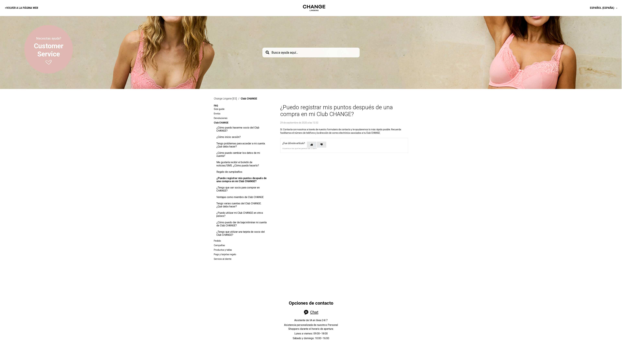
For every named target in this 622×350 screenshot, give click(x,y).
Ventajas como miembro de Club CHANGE (240, 197)
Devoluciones (220, 118)
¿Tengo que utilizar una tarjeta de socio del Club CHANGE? (240, 233)
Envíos (217, 113)
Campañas (219, 245)
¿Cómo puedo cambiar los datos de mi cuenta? (238, 154)
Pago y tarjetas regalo (225, 254)
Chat (314, 312)
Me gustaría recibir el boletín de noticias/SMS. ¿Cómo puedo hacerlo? (237, 164)
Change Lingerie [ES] (225, 98)
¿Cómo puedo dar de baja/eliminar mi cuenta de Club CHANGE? (241, 224)
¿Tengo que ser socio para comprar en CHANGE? (238, 189)
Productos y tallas (223, 250)
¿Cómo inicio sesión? (228, 137)
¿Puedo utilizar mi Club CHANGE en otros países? (239, 214)
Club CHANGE (249, 98)
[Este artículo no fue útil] (321, 145)
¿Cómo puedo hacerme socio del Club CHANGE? (237, 129)
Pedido (217, 240)
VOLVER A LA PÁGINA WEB (21, 7)
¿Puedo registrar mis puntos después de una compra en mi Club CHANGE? (241, 180)
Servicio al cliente (222, 259)
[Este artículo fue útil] (311, 145)
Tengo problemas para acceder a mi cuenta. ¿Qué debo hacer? (240, 145)
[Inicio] (314, 8)
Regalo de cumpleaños (229, 171)
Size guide (219, 109)
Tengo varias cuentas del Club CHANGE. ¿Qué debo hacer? (238, 205)
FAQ (216, 105)
